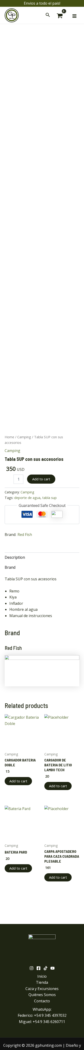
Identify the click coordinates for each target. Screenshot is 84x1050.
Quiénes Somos (42, 994)
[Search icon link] (48, 16)
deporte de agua (27, 497)
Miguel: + (42, 1021)
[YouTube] (52, 968)
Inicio (42, 976)
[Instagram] (31, 968)
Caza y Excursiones (42, 988)
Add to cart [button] (18, 781)
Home (9, 437)
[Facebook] (38, 968)
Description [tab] (15, 557)
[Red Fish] (42, 670)
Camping (24, 437)
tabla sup (49, 497)
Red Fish (25, 534)
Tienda (42, 982)
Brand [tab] (10, 567)
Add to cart (41, 479)
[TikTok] (45, 968)
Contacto (42, 1000)
